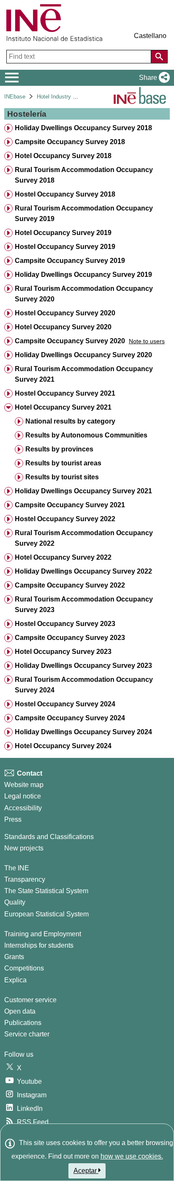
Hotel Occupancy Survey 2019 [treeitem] (63, 232)
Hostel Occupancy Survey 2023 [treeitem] (65, 623)
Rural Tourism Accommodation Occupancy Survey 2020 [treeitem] (84, 294)
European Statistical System (46, 914)
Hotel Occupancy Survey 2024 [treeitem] (63, 745)
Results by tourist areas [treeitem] (63, 463)
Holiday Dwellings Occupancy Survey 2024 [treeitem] (83, 731)
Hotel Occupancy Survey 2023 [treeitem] (63, 651)
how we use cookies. (132, 1156)
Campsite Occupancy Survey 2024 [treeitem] (70, 718)
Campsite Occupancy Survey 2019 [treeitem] (70, 260)
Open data (19, 1011)
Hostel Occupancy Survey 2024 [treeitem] (65, 704)
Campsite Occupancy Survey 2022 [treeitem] (70, 585)
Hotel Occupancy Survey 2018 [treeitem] (63, 155)
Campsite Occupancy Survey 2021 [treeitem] (70, 504)
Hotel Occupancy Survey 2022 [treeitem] (63, 557)
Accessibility (23, 808)
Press (13, 819)
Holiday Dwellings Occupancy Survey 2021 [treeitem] (83, 491)
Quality (14, 902)
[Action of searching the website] (159, 56)
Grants (14, 956)
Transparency (24, 879)
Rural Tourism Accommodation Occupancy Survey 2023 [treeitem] (84, 604)
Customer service (30, 999)
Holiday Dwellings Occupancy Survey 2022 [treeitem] (83, 571)
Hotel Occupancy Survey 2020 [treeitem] (63, 327)
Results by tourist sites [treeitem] (62, 477)
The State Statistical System (46, 890)
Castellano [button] (150, 35)
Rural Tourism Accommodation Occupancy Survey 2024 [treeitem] (84, 685)
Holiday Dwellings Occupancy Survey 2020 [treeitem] (83, 354)
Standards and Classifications (49, 836)
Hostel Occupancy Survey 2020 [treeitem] (65, 313)
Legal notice (22, 796)
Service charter (26, 1034)
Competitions (24, 968)
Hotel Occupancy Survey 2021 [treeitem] (63, 407)
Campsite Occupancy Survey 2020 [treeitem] (70, 340)
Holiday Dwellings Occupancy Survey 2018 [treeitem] (83, 127)
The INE (16, 868)
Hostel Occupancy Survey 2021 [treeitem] (65, 393)
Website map (24, 784)
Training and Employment (42, 934)
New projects (24, 848)
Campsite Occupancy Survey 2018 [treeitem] (70, 141)
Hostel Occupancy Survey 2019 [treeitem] (65, 246)
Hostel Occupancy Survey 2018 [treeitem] (65, 194)
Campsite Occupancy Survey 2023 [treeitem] (70, 637)
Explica (15, 980)
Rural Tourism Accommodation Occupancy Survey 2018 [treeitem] (84, 175)
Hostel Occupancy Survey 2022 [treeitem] (65, 518)
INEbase (14, 96)
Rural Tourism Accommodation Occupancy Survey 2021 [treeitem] (84, 374)
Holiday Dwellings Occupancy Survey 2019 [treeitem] (83, 274)
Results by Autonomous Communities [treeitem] (86, 435)
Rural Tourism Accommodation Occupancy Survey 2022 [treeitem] (84, 538)
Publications (22, 1022)
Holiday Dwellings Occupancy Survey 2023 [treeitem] (83, 665)
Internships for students (38, 945)
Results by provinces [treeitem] (59, 449)
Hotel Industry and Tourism (70, 96)
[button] (153, 77)
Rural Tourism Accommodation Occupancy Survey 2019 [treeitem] (84, 213)
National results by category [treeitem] (70, 421)
